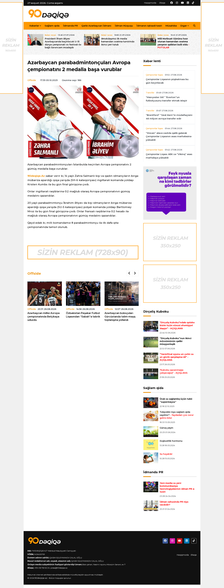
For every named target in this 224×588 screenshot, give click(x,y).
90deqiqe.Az (36, 175)
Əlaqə (162, 3)
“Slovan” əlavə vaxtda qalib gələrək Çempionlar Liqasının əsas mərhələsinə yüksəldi (168, 136)
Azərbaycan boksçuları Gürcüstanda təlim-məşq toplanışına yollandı (120, 316)
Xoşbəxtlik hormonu (171, 441)
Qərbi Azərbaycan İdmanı (96, 25)
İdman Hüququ (124, 25)
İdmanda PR (70, 25)
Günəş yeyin (166, 427)
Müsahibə (171, 25)
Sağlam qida (52, 25)
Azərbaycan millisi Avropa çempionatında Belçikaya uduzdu (43, 316)
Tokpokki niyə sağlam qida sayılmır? (177, 415)
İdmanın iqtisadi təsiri (149, 25)
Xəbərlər (34, 25)
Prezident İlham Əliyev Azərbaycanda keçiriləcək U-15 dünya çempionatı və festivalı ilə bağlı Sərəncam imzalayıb (63, 43)
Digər (183, 25)
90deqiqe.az (41, 578)
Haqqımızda (150, 3)
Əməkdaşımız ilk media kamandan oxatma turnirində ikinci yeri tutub (117, 41)
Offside (31, 80)
